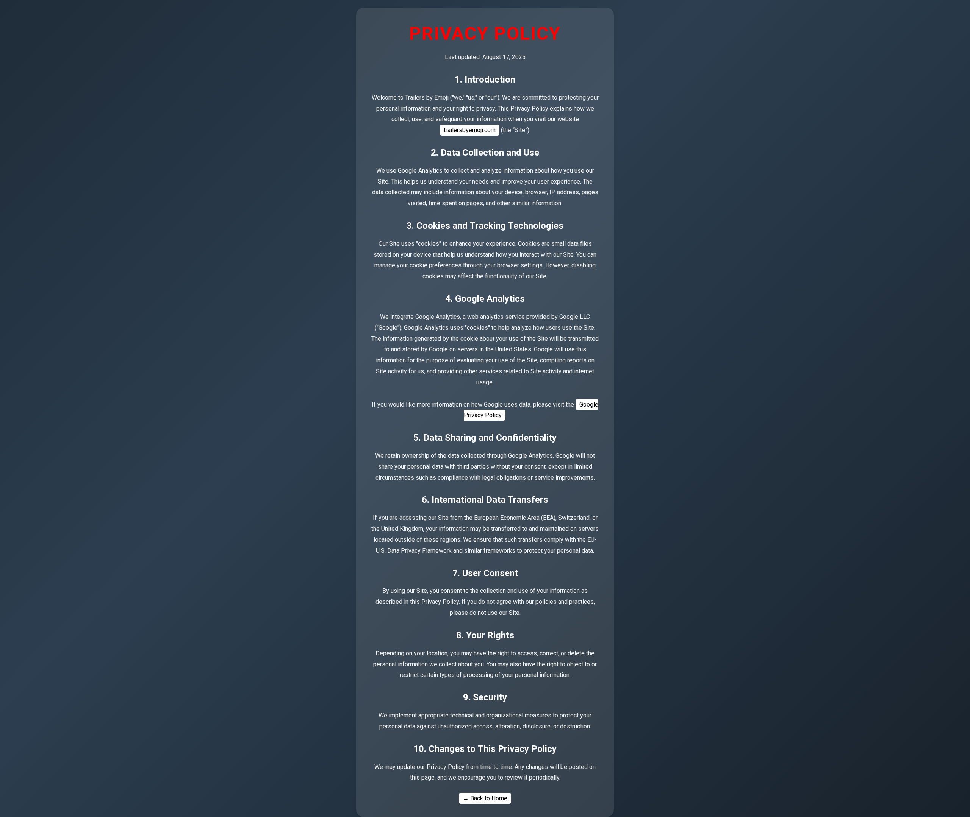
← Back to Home (485, 798)
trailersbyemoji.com (470, 130)
